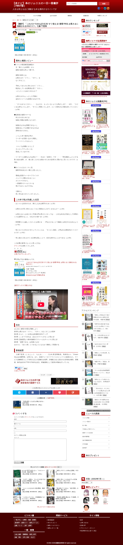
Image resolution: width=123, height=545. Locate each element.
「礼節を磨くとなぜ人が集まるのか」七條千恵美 (33, 402)
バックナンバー (88, 64)
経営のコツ (25, 522)
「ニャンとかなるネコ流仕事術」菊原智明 (33, 489)
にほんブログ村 (19, 371)
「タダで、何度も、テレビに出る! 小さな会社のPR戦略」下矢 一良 (34, 480)
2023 (101, 29)
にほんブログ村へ (86, 35)
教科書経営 (51, 520)
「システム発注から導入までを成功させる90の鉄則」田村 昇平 (88, 251)
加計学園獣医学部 (87, 440)
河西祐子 (86, 496)
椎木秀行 (96, 503)
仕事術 (25, 520)
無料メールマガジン (54, 525)
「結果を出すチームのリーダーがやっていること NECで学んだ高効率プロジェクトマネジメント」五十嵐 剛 (88, 277)
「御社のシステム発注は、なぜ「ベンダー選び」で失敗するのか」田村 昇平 (102, 126)
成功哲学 (17, 522)
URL (15, 428)
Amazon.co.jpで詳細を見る (35, 275)
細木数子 (84, 448)
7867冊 (19, 5)
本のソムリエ (22, 32)
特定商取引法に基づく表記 (88, 531)
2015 (101, 96)
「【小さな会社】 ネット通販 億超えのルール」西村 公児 (88, 126)
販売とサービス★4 (51, 467)
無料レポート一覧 (101, 35)
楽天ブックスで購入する (23, 285)
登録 (85, 60)
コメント (16, 437)
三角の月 (105, 503)
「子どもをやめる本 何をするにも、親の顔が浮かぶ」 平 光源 (102, 226)
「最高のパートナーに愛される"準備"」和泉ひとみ (88, 226)
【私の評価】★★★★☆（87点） (32, 474)
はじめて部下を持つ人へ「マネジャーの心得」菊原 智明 (33, 471)
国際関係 (25, 534)
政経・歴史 (18, 537)
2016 (97, 96)
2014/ (105, 96)
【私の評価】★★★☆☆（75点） (32, 405)
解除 (89, 60)
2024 (97, 29)
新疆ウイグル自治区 (87, 432)
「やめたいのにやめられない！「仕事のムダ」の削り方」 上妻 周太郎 (102, 303)
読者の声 (96, 64)
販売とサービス (34, 522)
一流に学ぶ (18, 520)
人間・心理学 (28, 525)
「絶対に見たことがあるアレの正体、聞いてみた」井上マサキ (66, 480)
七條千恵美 (50, 398)
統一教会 (84, 425)
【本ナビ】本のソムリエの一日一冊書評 (37, 3)
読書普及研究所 (60, 543)
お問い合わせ (84, 522)
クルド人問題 (85, 418)
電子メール (17, 424)
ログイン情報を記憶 (20, 435)
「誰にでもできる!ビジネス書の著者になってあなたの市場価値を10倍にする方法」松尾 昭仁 (88, 304)
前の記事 (43, 375)
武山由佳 (96, 496)
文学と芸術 (26, 537)
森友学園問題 (85, 436)
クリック (17, 246)
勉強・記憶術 (32, 520)
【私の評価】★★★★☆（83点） (65, 483)
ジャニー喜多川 (86, 421)
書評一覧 (19, 20)
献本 (81, 520)
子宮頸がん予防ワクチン (88, 429)
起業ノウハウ (18, 525)
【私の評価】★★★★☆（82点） (65, 491)
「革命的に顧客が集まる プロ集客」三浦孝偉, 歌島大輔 (67, 498)
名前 (15, 419)
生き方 (33, 537)
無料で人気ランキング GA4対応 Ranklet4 (98, 410)
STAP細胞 (85, 444)
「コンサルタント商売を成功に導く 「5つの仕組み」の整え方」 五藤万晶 (88, 152)
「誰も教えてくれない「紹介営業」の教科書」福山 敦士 (66, 489)
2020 (94, 96)
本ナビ (14, 20)
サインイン (28, 417)
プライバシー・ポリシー (87, 528)
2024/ (83, 96)
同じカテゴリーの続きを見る (46, 507)
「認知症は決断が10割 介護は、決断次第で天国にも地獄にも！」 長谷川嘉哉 (102, 152)
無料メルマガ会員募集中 (96, 41)
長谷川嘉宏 (105, 496)
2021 (107, 29)
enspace (86, 503)
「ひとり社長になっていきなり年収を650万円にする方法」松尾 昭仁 (88, 201)
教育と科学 (33, 534)
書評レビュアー (92, 487)
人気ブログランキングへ (22, 254)
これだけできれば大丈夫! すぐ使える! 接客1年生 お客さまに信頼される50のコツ (51, 263)
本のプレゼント (52, 522)
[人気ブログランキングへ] (20, 251)
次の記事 (49, 375)
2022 (104, 29)
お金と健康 (18, 534)
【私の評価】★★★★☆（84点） (32, 491)
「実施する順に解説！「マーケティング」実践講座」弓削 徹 (88, 177)
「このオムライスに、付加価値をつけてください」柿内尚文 (33, 498)
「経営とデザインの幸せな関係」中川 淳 (66, 471)
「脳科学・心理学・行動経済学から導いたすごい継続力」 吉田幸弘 (102, 277)
